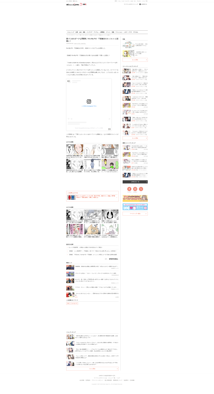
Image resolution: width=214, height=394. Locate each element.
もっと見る (92, 368)
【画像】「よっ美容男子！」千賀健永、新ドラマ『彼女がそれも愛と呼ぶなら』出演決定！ (93, 251)
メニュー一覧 (144, 1)
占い (135, 1)
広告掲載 (132, 380)
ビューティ (127, 1)
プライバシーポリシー (97, 380)
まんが (132, 1)
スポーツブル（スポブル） (80, 43)
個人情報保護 (108, 380)
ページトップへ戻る (135, 213)
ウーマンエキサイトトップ (131, 4)
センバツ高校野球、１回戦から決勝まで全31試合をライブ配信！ (86, 247)
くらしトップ (70, 32)
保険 (84, 32)
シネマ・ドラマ (128, 32)
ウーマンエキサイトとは (100, 378)
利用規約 (88, 380)
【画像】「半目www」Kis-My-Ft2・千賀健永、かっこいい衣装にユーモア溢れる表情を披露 (93, 254)
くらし (119, 1)
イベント (108, 32)
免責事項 (126, 380)
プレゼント (139, 1)
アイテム (96, 32)
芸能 (113, 32)
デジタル (135, 32)
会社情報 (82, 380)
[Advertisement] (107, 18)
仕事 (76, 32)
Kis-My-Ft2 (74, 303)
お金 (80, 32)
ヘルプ (118, 378)
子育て (116, 1)
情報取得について (117, 380)
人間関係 (102, 32)
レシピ (123, 1)
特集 (124, 39)
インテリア (89, 32)
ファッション (118, 32)
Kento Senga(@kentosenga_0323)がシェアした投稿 (89, 128)
